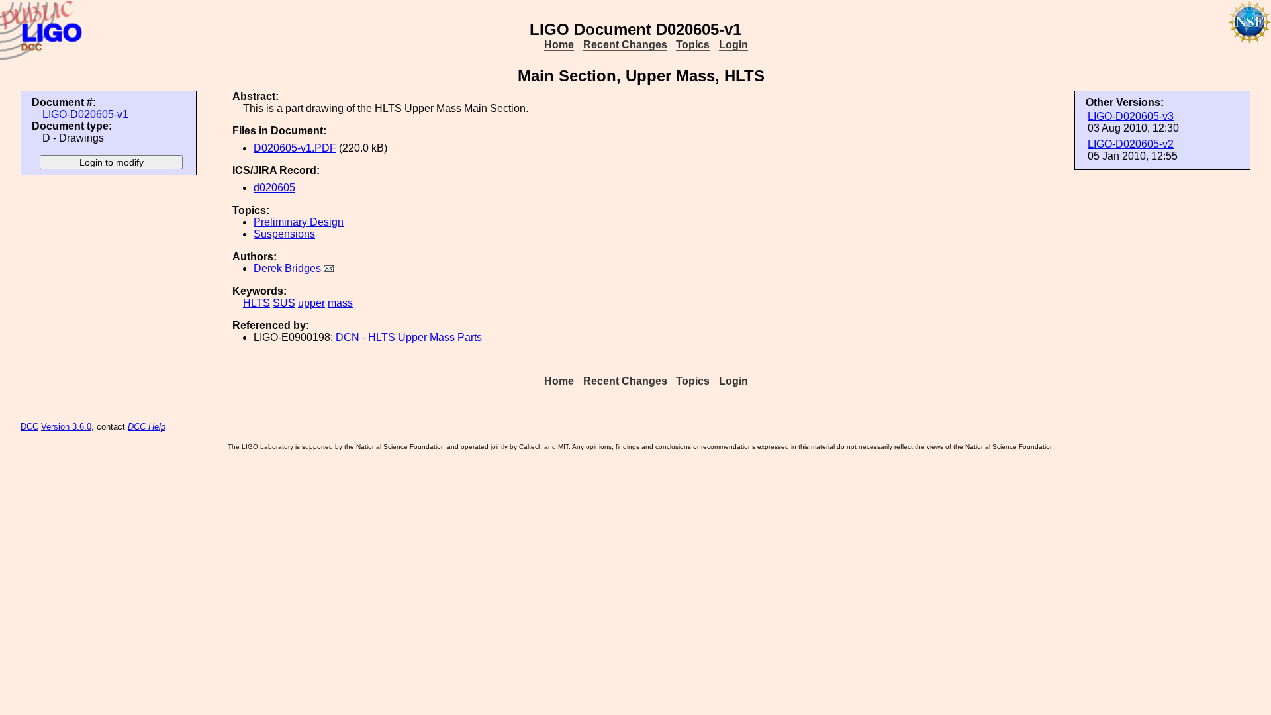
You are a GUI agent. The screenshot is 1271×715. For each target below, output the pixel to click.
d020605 (274, 187)
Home (559, 44)
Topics (693, 44)
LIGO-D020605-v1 (85, 114)
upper (311, 303)
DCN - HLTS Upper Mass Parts (409, 337)
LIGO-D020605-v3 (1131, 116)
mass (340, 303)
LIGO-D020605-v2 (1131, 144)
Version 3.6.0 (66, 427)
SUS (284, 303)
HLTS (256, 303)
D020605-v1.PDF (295, 148)
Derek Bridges (287, 268)
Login (733, 44)
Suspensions (284, 234)
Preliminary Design (299, 222)
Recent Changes (625, 44)
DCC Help (146, 427)
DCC (29, 427)
